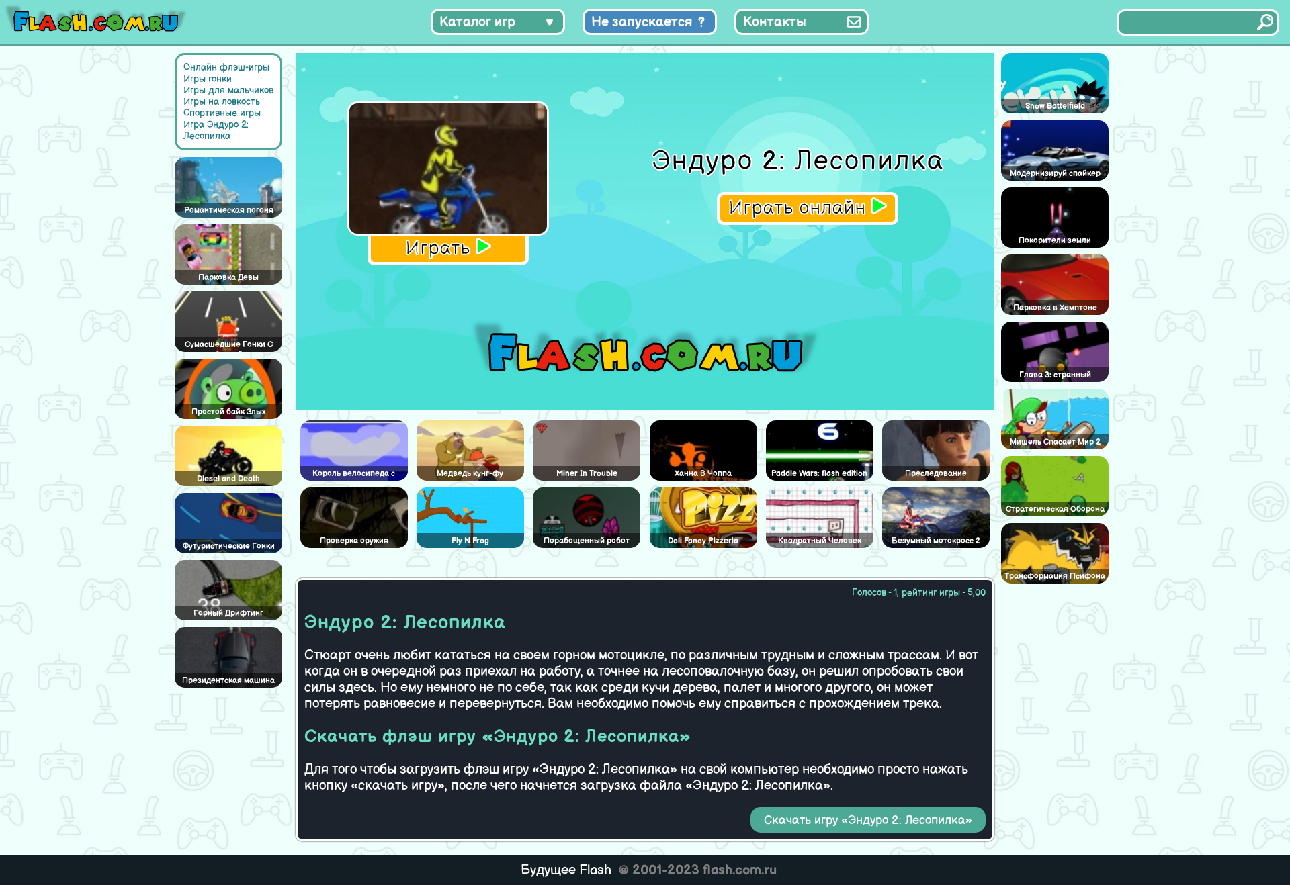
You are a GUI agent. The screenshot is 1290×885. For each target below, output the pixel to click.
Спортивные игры (222, 113)
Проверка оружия (354, 541)
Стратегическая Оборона (1055, 509)
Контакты (774, 22)
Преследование (936, 474)
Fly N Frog (470, 541)
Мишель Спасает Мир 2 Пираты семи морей (1055, 443)
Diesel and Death (228, 479)
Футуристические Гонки (229, 546)
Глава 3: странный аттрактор (1055, 376)
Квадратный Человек (819, 541)
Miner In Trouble (586, 474)
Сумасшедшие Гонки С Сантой (229, 346)
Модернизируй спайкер (1055, 174)
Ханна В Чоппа (703, 474)
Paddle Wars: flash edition (819, 474)
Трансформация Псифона (1054, 576)
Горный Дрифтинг (228, 613)
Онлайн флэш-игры (226, 67)
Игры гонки (207, 79)
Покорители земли (1055, 241)
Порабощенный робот (587, 541)
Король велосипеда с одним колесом (353, 475)
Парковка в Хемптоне (1055, 308)
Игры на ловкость (221, 101)
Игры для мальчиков (228, 90)
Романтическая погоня (228, 210)
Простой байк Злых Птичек (228, 413)
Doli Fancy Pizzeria (703, 541)
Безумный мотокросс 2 (936, 541)
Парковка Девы (228, 278)
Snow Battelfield (1055, 106)
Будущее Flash (566, 870)
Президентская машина (228, 681)
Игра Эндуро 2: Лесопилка (216, 130)
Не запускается (642, 22)
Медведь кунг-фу (470, 474)
